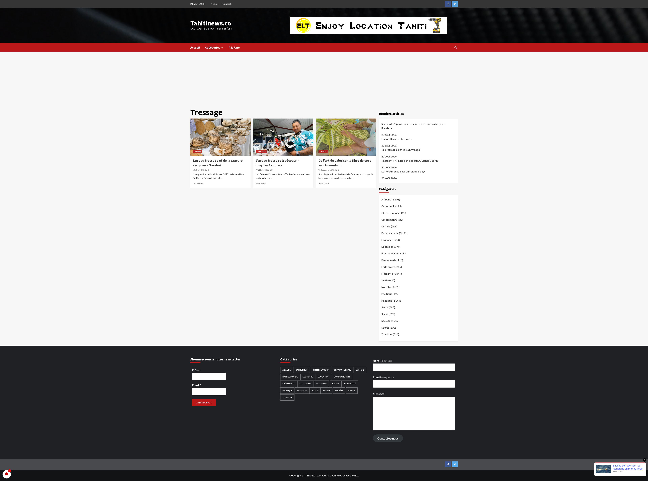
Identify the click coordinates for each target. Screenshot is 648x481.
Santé (384, 307)
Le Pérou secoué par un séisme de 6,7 (403, 171)
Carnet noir (388, 206)
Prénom (196, 370)
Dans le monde (390, 233)
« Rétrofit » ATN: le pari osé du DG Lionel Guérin (409, 160)
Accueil (215, 3)
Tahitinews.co (210, 23)
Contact (226, 3)
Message (378, 393)
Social (384, 314)
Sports (385, 327)
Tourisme (386, 334)
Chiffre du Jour (390, 212)
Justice (385, 280)
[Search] (456, 47)
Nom (382, 360)
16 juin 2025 (199, 170)
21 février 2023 (263, 170)
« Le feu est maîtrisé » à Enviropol (401, 149)
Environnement (390, 253)
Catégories (212, 47)
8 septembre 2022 (327, 170)
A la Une (234, 47)
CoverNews (335, 475)
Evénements (388, 260)
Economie (387, 239)
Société (385, 320)
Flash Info (261, 151)
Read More (198, 183)
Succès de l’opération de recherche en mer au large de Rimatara (413, 125)
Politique (386, 300)
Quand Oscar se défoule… (396, 138)
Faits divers (388, 266)
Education (387, 246)
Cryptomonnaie (390, 219)
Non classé (387, 287)
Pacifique (386, 293)
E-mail (196, 385)
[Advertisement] (324, 77)
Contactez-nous (388, 438)
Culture (197, 151)
